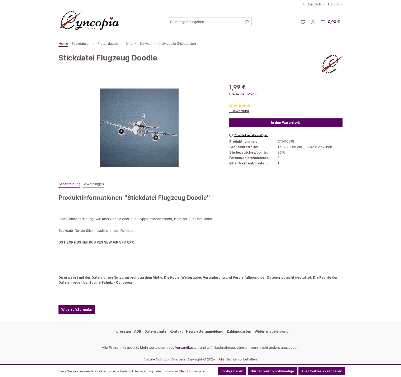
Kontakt (176, 331)
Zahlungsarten (239, 331)
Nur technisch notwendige (272, 371)
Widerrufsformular (76, 309)
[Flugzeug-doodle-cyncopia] (139, 127)
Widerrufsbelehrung (271, 331)
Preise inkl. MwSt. (243, 94)
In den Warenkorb (285, 123)
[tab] (69, 184)
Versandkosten (187, 347)
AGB (137, 331)
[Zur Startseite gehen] (89, 21)
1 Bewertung (239, 111)
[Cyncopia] (332, 64)
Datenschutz (155, 331)
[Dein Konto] (313, 22)
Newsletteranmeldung (204, 331)
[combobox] (205, 22)
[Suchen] (246, 22)
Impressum (122, 331)
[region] (139, 128)
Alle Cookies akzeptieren (321, 371)
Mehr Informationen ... (194, 371)
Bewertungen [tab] (93, 184)
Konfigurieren (232, 371)
